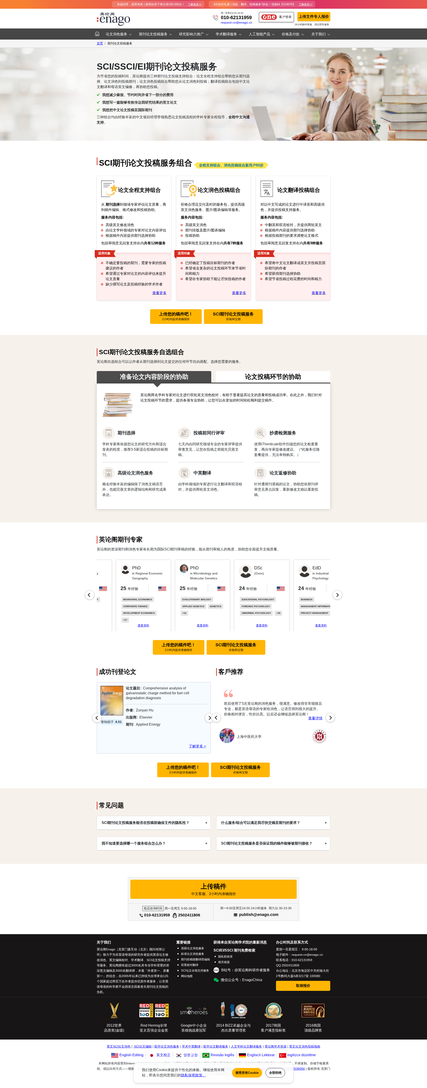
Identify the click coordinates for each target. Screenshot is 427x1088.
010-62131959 (236, 17)
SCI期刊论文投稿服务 (233, 316)
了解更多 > (197, 746)
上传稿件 (213, 889)
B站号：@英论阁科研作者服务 (245, 970)
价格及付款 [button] (291, 34)
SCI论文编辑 (143, 1046)
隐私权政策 (225, 956)
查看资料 (125, 625)
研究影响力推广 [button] (191, 34)
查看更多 (159, 293)
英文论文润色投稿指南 (304, 1046)
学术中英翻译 (191, 1046)
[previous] (89, 594)
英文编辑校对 (118, 960)
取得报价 (303, 986)
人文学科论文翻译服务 (246, 1046)
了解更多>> (195, 4)
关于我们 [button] (318, 34)
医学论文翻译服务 (215, 1046)
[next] (337, 594)
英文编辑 (106, 970)
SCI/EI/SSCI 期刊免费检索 (234, 950)
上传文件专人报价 (314, 16)
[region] (213, 595)
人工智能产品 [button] (259, 34)
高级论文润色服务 (192, 948)
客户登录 (285, 17)
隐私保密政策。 (193, 1075)
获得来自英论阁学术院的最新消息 (240, 942)
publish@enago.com (258, 914)
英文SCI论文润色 (119, 1046)
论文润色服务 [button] (116, 34)
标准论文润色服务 (192, 954)
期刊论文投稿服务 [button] (153, 34)
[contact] (215, 17)
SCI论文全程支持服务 (195, 970)
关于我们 (104, 942)
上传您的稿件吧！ (176, 316)
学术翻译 (137, 960)
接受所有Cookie (247, 1072)
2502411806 (189, 915)
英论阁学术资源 (275, 1046)
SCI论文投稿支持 (158, 960)
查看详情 (315, 718)
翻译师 (130, 970)
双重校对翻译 (189, 965)
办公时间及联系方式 (292, 942)
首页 (100, 43)
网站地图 (187, 976)
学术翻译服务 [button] (226, 34)
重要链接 (183, 942)
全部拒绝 (275, 1072)
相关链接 (224, 962)
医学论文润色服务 (166, 1046)
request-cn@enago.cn (236, 22)
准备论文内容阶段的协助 (154, 376)
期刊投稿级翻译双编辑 (195, 959)
